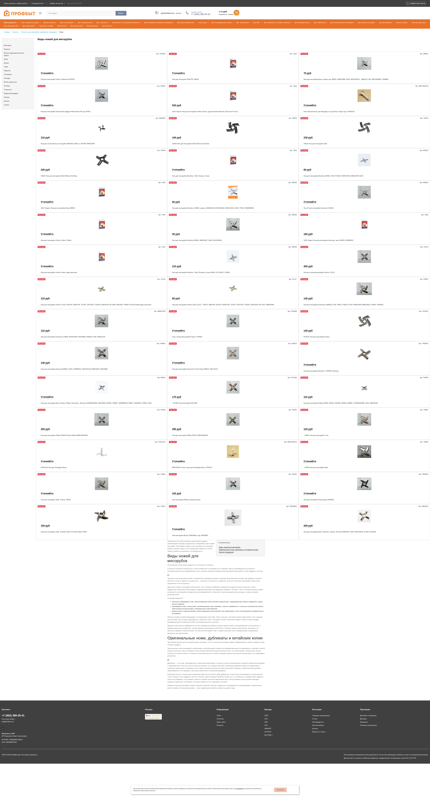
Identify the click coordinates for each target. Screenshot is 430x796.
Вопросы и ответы (319, 732)
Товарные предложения (321, 715)
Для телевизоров (242, 22)
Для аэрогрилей (76, 26)
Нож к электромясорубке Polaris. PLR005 (187, 337)
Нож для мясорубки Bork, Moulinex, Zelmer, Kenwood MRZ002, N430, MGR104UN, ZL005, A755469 (340, 532)
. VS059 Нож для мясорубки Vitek (316, 467)
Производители (10, 22)
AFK (266, 725)
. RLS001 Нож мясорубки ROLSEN (184, 403)
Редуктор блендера (11, 93)
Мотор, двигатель (10, 82)
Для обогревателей (11, 26)
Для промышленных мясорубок (341, 22)
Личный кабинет (318, 725)
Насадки (7, 78)
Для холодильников (85, 22)
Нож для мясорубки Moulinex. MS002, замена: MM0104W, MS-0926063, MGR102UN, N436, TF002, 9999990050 (213, 208)
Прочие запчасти (49, 22)
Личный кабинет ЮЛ (74, 3)
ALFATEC (267, 732)
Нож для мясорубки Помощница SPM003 (319, 500)
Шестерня (7, 45)
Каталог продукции (226, 552)
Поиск (219, 715)
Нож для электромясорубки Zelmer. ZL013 (319, 272)
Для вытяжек (107, 26)
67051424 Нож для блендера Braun (54, 467)
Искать (121, 13)
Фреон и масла (401, 22)
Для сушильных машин (366, 22)
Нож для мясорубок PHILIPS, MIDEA (185, 79)
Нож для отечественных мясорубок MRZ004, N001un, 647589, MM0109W (68, 144)
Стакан (6, 105)
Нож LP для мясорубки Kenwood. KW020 (318, 208)
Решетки (7, 49)
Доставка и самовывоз (368, 715)
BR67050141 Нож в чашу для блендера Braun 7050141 (192, 467)
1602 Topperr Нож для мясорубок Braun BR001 (58, 208)
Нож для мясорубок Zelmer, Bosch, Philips (56, 240)
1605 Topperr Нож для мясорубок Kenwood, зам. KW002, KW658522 (328, 240)
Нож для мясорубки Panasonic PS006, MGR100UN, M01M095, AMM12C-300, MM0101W (73, 337)
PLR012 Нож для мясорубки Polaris (316, 337)
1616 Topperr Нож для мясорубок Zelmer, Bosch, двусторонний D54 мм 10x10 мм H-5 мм (205, 111)
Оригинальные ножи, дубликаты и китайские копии (238, 550)
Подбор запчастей (56, 3)
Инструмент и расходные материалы (126, 22)
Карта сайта (221, 722)
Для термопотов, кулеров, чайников (277, 22)
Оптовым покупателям (368, 725)
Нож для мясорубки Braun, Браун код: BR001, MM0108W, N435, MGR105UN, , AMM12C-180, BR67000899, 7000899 (346, 79)
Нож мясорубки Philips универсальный (186, 500)
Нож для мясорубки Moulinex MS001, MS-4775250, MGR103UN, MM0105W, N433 (333, 176)
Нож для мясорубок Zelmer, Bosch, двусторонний (59, 272)
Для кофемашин (29, 26)
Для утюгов (62, 26)
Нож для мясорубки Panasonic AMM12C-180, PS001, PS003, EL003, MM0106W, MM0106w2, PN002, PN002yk (343, 305)
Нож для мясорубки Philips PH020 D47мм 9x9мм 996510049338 (64, 435)
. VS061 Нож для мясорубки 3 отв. (316, 435)
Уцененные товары (46, 26)
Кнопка (6, 101)
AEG (266, 722)
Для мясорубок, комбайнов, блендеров (158, 22)
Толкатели (8, 89)
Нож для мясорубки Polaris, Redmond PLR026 (57, 79)
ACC (266, 719)
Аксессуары (202, 22)
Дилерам (363, 719)
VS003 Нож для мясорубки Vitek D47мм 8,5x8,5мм (190, 144)
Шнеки (6, 63)
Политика (220, 719)
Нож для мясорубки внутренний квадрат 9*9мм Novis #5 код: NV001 (66, 111)
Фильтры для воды (419, 22)
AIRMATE (267, 728)
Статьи (314, 719)
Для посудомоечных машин (222, 22)
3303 (266, 715)
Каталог (315, 728)
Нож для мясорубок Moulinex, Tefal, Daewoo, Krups (190, 176)
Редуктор (7, 70)
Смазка (6, 97)
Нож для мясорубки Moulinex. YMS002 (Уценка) (321, 371)
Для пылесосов (102, 22)
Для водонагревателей (185, 22)
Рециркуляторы (92, 26)
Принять (280, 790)
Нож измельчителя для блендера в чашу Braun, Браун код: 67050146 (329, 111)
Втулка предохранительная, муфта (14, 54)
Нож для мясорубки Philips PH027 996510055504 (190, 435)
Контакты (220, 725)
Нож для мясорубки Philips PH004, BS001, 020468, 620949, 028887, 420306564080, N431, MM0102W (341, 403)
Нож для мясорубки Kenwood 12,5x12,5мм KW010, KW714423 (195, 369)
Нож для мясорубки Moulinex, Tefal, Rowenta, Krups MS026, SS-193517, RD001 (201, 272)
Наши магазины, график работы (16, 3)
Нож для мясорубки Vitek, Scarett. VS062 (56, 500)
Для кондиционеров (302, 22)
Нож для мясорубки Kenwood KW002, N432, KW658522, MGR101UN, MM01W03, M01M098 (74, 369)
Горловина (8, 74)
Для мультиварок (385, 22)
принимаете (240, 788)
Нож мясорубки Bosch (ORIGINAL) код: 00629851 (190, 535)
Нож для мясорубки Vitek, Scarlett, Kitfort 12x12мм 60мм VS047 (64, 532)
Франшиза (364, 722)
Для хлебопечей (320, 22)
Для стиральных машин (30, 22)
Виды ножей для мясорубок (229, 547)
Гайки (6, 67)
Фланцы (7, 86)
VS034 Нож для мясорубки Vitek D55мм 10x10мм (59, 176)
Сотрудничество (37, 3)
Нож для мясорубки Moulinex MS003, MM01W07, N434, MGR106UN (197, 240)
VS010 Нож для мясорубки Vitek (315, 144)
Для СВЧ (256, 22)
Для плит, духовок (66, 22)
